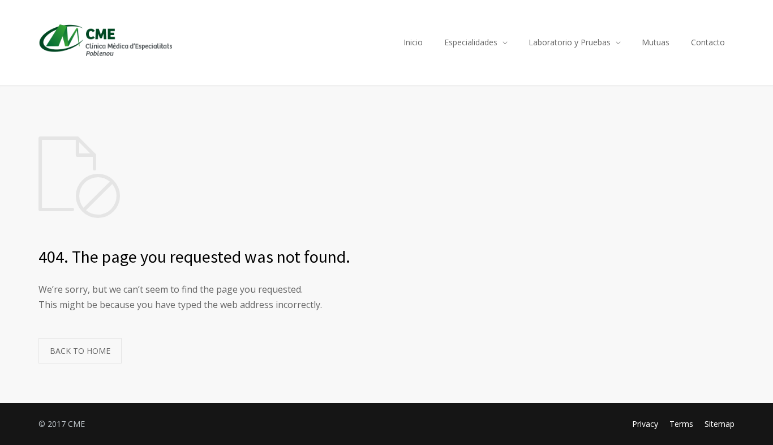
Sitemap (720, 423)
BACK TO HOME (80, 350)
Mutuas (655, 42)
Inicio (413, 42)
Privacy (645, 423)
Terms (681, 423)
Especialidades (470, 42)
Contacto (708, 42)
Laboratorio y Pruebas (570, 42)
